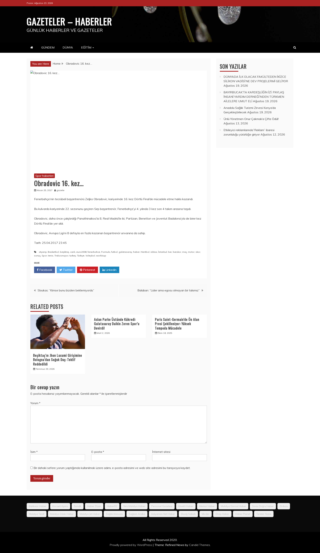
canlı (72, 251)
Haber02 (112, 506)
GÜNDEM (47, 47)
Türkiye (80, 255)
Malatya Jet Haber (90, 513)
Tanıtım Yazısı (263, 513)
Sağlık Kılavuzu (114, 513)
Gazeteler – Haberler (69, 21)
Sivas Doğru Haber (263, 506)
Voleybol (90, 255)
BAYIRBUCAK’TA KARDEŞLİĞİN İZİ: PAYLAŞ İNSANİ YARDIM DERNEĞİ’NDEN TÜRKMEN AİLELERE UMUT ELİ (254, 96)
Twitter (67, 270)
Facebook (45, 270)
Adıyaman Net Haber (163, 513)
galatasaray (125, 251)
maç (184, 251)
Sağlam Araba (137, 513)
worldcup (101, 255)
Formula (105, 251)
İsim (34, 452)
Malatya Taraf (36, 513)
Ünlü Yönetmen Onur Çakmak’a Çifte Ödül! (251, 119)
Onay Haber (222, 513)
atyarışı (43, 251)
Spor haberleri (44, 176)
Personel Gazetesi (161, 506)
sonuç (37, 255)
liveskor (177, 251)
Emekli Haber (185, 506)
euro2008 (81, 251)
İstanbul (162, 251)
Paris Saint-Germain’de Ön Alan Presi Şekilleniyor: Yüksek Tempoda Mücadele (177, 323)
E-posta (97, 452)
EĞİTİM (86, 47)
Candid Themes (199, 545)
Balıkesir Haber (37, 506)
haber (136, 251)
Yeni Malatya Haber (134, 506)
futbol (114, 251)
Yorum (35, 403)
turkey (72, 255)
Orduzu (284, 506)
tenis (50, 255)
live (170, 251)
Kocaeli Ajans (60, 506)
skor (198, 251)
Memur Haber (207, 506)
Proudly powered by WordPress (131, 545)
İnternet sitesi (161, 452)
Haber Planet (242, 513)
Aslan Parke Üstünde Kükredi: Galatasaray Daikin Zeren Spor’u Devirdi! (116, 323)
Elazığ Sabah (188, 513)
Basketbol (53, 251)
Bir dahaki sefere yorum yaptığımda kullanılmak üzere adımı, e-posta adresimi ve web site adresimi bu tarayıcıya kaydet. (112, 468)
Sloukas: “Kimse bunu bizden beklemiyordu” (66, 290)
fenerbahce (94, 251)
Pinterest (88, 270)
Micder (205, 513)
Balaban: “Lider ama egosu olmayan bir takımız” (168, 290)
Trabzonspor (61, 255)
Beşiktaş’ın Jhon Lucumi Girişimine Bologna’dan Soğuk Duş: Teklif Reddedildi (57, 359)
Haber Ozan (94, 506)
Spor (44, 255)
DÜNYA (68, 47)
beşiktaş (64, 251)
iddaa (154, 251)
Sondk (77, 506)
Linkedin (110, 270)
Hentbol (145, 251)
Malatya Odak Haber (62, 513)
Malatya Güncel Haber (233, 506)
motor (191, 251)
